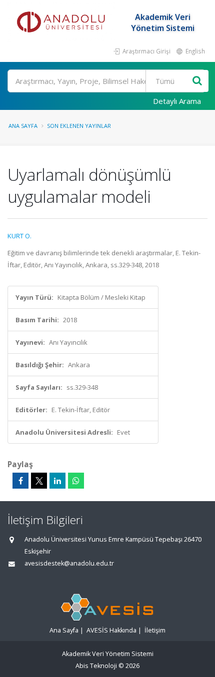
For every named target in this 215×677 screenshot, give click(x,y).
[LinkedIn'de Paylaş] (58, 481)
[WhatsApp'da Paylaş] (76, 481)
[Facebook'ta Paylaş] (20, 481)
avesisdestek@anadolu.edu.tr (69, 563)
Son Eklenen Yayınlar (79, 125)
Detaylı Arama (177, 101)
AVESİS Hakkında (111, 630)
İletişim (155, 630)
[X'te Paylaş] (39, 481)
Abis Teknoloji (96, 666)
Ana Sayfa (23, 125)
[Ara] (197, 81)
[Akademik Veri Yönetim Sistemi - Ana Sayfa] (63, 22)
